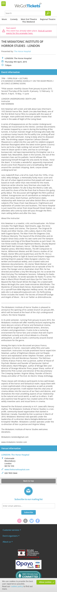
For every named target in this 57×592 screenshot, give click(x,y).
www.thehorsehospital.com (17, 469)
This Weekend (28, 21)
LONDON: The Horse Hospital (15, 454)
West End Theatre (29, 19)
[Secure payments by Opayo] (28, 568)
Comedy (14, 19)
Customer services (11, 530)
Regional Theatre (47, 19)
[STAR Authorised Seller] (28, 558)
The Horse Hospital (22, 51)
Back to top (28, 481)
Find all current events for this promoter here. (29, 32)
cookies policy (17, 586)
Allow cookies (45, 582)
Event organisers (10, 535)
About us (7, 541)
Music (4, 19)
